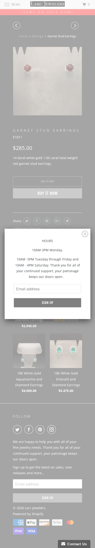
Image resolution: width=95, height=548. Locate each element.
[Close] (85, 232)
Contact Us (76, 544)
